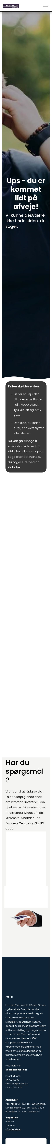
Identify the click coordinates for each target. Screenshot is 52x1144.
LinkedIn (9, 1121)
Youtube (10, 1125)
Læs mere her (13, 1065)
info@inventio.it (20, 1083)
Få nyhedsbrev (13, 1129)
